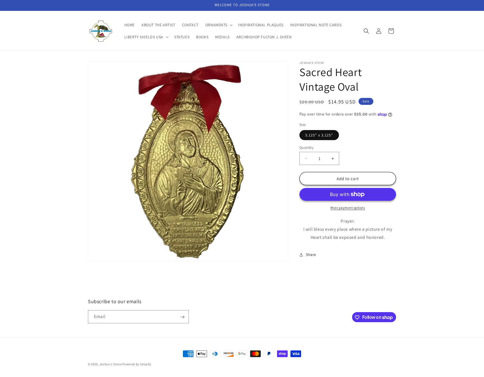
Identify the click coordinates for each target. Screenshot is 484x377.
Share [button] (311, 254)
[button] (218, 25)
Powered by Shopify (136, 364)
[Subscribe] (182, 317)
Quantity (306, 147)
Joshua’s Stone (110, 364)
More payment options (348, 208)
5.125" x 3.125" (319, 135)
